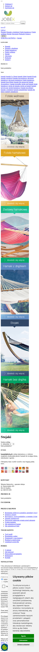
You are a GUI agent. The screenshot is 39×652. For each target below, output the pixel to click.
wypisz (5, 581)
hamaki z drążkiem (7, 90)
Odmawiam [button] (23, 640)
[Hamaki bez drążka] (15, 432)
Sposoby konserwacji (12, 518)
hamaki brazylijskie (7, 82)
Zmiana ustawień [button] (23, 644)
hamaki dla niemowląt (21, 82)
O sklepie (8, 550)
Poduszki (22, 34)
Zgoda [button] (23, 636)
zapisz (5, 579)
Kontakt (7, 557)
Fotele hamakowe (25, 32)
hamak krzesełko (15, 84)
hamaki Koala (31, 76)
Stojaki (9, 34)
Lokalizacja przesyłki (12, 542)
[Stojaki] (15, 375)
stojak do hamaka (14, 86)
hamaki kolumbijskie (20, 90)
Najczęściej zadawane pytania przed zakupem (20, 520)
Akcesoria (15, 34)
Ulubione (8, 4)
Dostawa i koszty (10, 515)
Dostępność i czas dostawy (14, 538)
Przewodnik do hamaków (13, 554)
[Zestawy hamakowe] (15, 262)
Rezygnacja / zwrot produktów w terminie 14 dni (21, 516)
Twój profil (8, 534)
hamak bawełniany (27, 88)
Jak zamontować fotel (12, 526)
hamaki (3, 76)
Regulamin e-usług (11, 536)
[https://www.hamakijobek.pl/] (8, 20)
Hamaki (3, 32)
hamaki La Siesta (11, 76)
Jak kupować (9, 552)
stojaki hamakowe (15, 88)
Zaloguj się (8, 6)
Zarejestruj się (9, 8)
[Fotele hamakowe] (15, 205)
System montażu (10, 522)
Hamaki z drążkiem (12, 32)
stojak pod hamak (27, 84)
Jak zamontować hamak (13, 524)
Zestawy (28, 34)
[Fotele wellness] (15, 149)
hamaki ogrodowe (7, 78)
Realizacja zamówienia (12, 540)
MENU (4, 36)
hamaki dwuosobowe (20, 78)
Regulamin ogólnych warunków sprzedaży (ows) (21, 513)
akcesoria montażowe (15, 80)
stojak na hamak (25, 86)
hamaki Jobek (22, 76)
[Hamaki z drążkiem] (15, 319)
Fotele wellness (10, 52)
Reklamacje (9, 556)
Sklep (3, 642)
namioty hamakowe (11, 91)
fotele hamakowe (28, 80)
